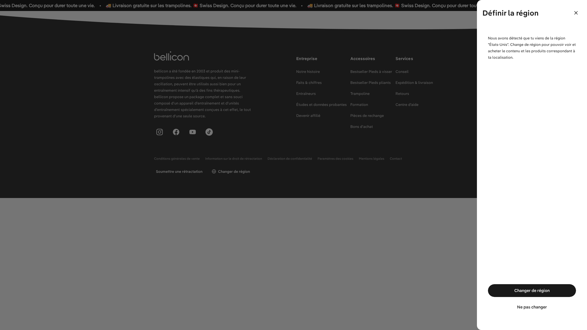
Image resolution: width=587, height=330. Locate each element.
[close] (575, 12)
